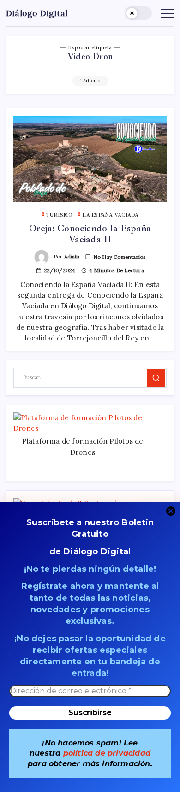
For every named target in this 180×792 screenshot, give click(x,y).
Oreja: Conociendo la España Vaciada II (90, 234)
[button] (138, 13)
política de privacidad (106, 753)
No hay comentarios (119, 257)
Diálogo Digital (36, 13)
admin (72, 256)
